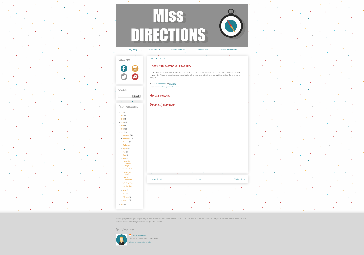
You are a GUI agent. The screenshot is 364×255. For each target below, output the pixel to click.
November (126, 138)
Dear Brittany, (127, 186)
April (125, 190)
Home (198, 179)
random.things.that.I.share (167, 87)
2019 (122, 112)
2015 (122, 119)
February (126, 197)
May (124, 158)
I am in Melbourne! (127, 178)
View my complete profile (140, 242)
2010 (122, 204)
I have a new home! (127, 173)
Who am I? (154, 49)
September (127, 145)
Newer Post (156, 179)
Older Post (240, 179)
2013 (122, 126)
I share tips (202, 49)
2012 (122, 129)
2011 (122, 132)
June (125, 155)
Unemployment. (128, 183)
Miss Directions (159, 84)
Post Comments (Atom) (204, 187)
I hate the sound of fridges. (127, 163)
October (126, 142)
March (125, 194)
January (126, 200)
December (126, 135)
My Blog (133, 49)
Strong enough (127, 169)
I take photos (178, 49)
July (124, 152)
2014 (122, 122)
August (125, 148)
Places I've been (228, 49)
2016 (122, 116)
